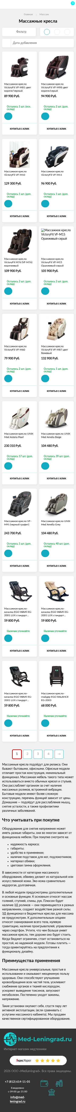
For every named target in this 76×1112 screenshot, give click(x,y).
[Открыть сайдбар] (4, 4)
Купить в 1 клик (19, 129)
